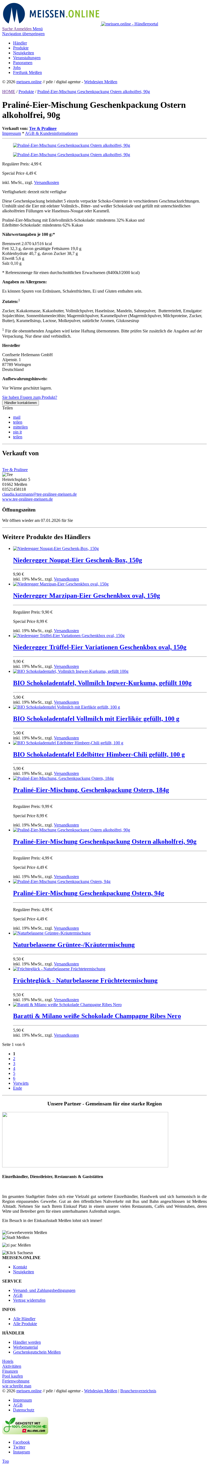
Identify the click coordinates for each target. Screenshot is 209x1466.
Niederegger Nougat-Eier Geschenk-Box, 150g (77, 560)
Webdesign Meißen (100, 81)
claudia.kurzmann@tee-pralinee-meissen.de (39, 494)
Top (5, 1461)
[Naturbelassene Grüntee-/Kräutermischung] (52, 933)
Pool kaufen (12, 1376)
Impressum (11, 133)
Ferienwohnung (15, 1381)
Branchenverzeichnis (138, 1390)
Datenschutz (23, 1410)
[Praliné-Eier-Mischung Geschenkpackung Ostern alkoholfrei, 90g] (71, 154)
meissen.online (29, 81)
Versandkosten (46, 182)
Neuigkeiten (23, 1271)
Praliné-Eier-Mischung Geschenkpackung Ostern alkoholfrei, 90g (93, 91)
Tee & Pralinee (43, 128)
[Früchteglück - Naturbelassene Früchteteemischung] (59, 969)
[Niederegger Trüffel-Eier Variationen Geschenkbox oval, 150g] (69, 635)
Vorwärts (21, 1083)
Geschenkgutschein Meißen (37, 1352)
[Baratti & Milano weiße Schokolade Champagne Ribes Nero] (67, 1004)
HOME (8, 91)
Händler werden (27, 1342)
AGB (18, 1295)
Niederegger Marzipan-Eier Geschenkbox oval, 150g (86, 595)
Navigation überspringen (23, 33)
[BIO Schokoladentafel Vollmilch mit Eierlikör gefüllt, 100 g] (66, 707)
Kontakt (20, 1267)
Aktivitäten (11, 1366)
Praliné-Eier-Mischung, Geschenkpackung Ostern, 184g (91, 789)
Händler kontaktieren (20, 403)
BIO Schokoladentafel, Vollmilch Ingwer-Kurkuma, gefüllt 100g (102, 682)
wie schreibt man (16, 1386)
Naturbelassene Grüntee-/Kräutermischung (74, 944)
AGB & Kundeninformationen (51, 133)
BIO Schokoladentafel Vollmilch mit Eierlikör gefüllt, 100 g (96, 718)
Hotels (7, 1361)
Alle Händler (24, 1318)
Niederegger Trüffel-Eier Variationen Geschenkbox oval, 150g (99, 647)
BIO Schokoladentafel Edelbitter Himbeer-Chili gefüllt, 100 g (99, 754)
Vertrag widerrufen (29, 1300)
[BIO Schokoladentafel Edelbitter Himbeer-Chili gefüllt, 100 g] (68, 743)
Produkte (26, 91)
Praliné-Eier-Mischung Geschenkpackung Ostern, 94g (88, 893)
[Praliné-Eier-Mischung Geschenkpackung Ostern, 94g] (61, 881)
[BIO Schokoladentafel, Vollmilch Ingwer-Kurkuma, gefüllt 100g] (70, 671)
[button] (16, 417)
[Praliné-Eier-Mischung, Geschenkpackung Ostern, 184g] (63, 778)
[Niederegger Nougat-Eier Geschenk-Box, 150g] (56, 548)
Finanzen (10, 1371)
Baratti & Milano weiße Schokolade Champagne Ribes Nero (97, 1015)
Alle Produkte (25, 1323)
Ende (17, 1088)
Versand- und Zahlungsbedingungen (44, 1290)
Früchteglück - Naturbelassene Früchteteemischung (85, 980)
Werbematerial (25, 1347)
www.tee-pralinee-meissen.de (27, 499)
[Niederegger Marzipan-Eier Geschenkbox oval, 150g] (61, 584)
